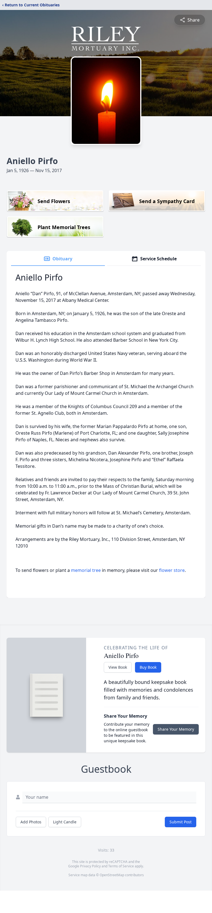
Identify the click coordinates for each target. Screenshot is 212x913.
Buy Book (148, 667)
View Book (117, 667)
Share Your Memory (176, 729)
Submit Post (180, 821)
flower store (172, 570)
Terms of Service (121, 866)
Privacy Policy (90, 866)
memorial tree (86, 570)
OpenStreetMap (112, 875)
